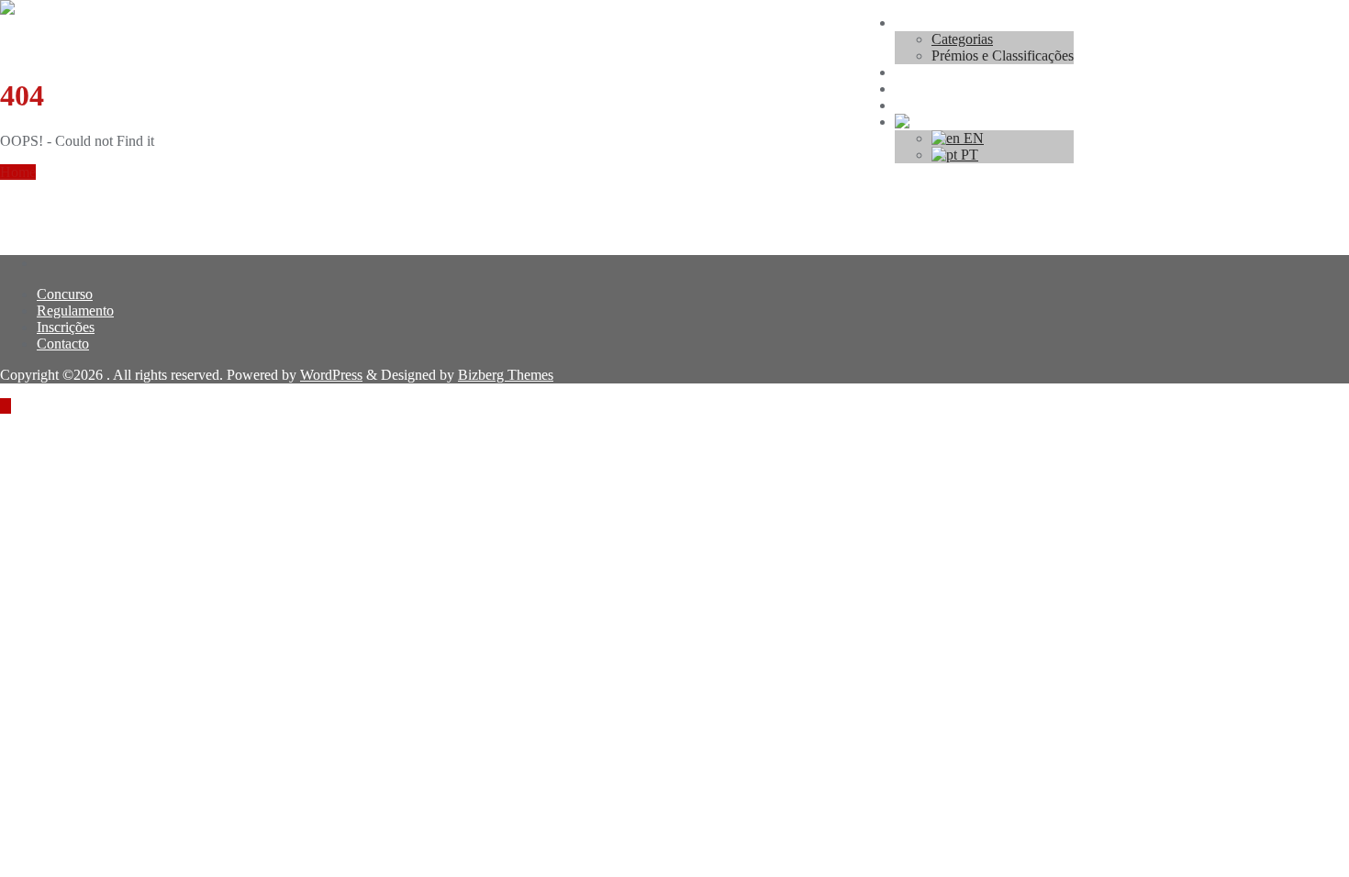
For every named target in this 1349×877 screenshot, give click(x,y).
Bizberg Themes (505, 375)
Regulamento (75, 310)
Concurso (65, 294)
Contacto (63, 343)
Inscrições (66, 327)
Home (18, 172)
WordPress (331, 375)
